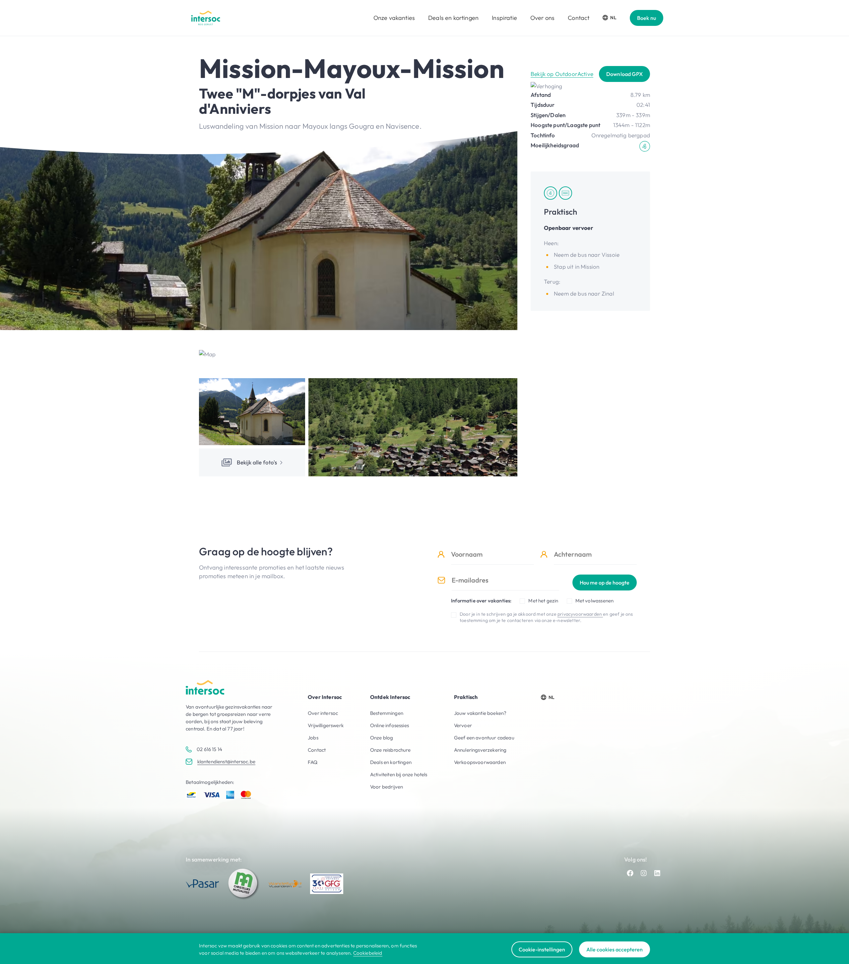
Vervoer (463, 725)
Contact (578, 18)
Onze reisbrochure (390, 750)
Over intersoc (323, 713)
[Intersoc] (206, 18)
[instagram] (644, 873)
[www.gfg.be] (326, 883)
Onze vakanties (394, 18)
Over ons (542, 18)
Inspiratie (504, 18)
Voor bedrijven (386, 787)
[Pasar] (202, 883)
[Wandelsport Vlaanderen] (285, 884)
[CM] (243, 883)
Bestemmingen (386, 713)
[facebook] (630, 873)
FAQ (313, 762)
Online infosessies (389, 725)
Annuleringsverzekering (480, 750)
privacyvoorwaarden (580, 614)
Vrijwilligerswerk (326, 725)
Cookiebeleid (367, 953)
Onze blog (381, 737)
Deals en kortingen (453, 18)
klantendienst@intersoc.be (226, 761)
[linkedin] (657, 873)
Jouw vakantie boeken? (480, 713)
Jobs (313, 737)
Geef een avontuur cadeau (484, 737)
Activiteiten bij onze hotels (398, 774)
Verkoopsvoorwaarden (480, 762)
